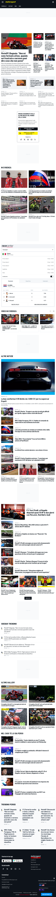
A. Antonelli (12, 297)
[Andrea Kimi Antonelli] (7, 297)
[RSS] (35, 139)
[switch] (51, 276)
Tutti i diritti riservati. (35, 894)
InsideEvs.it (33, 860)
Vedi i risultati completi (40, 304)
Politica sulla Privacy (37, 892)
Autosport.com (34, 867)
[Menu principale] (2, 2)
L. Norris (11, 293)
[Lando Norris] (7, 293)
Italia (8, 253)
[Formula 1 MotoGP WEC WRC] (28, 249)
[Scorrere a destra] (53, 311)
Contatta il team (5, 882)
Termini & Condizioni (17, 892)
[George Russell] (7, 300)
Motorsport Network (24, 894)
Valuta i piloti (15, 304)
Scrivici (3, 877)
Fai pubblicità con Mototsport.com (9, 879)
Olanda (10, 285)
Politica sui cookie (27, 892)
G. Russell (11, 300)
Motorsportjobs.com (35, 864)
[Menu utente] (53, 2)
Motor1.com (33, 862)
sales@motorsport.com (7, 884)
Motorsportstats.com (36, 869)
